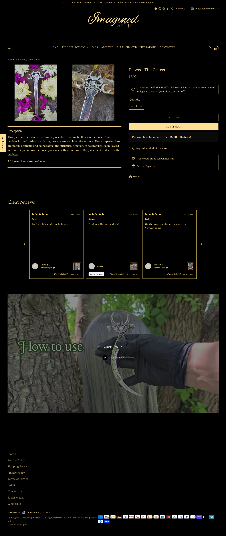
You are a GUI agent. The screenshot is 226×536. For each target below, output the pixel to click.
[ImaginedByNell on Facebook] (155, 8)
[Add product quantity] (141, 106)
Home (11, 59)
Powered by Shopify (17, 524)
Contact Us (15, 491)
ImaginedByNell (35, 517)
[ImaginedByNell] (113, 26)
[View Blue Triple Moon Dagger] (190, 266)
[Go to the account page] (210, 47)
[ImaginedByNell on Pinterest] (163, 8)
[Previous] (63, 2)
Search (12, 454)
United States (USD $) (205, 8)
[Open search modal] (9, 47)
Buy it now (173, 127)
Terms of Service (18, 479)
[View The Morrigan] (77, 266)
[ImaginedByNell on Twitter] (171, 8)
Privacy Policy (16, 472)
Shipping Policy (17, 466)
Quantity (134, 99)
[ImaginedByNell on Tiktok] (167, 8)
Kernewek (181, 8)
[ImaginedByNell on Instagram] (159, 8)
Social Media (16, 497)
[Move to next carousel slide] (216, 431)
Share (137, 176)
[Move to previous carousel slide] (209, 431)
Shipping (134, 148)
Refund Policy (16, 460)
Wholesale (14, 503)
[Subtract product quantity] (132, 106)
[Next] (162, 2)
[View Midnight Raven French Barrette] (133, 266)
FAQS (11, 485)
